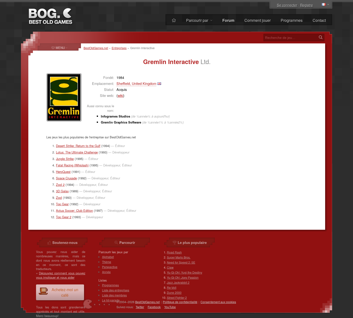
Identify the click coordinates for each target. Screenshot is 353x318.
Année (106, 272)
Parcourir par (197, 20)
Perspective (109, 267)
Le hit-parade (111, 300)
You (170, 307)
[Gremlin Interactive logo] (64, 97)
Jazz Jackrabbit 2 (178, 282)
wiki (120, 95)
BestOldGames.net (96, 48)
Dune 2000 (174, 292)
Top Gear (62, 204)
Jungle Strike (65, 158)
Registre (306, 4)
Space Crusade (66, 178)
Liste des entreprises (115, 290)
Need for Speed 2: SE (181, 262)
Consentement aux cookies (218, 302)
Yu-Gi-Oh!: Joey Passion (183, 277)
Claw (170, 267)
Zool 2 (60, 184)
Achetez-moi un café (65, 292)
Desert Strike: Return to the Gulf (78, 145)
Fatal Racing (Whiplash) (72, 165)
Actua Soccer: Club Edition (74, 210)
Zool (59, 197)
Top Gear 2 (63, 217)
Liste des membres (114, 295)
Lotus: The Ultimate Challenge (77, 152)
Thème (106, 262)
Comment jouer (257, 20)
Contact (319, 20)
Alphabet (108, 257)
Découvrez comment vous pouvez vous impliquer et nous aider (60, 275)
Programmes (292, 20)
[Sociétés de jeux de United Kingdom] (159, 83)
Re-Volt (171, 287)
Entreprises (119, 48)
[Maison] (174, 20)
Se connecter (287, 4)
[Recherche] (320, 37)
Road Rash (174, 252)
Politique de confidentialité (180, 302)
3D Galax (62, 191)
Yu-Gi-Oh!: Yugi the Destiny (184, 272)
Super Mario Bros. (178, 257)
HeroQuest (63, 171)
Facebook (154, 307)
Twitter (140, 307)
